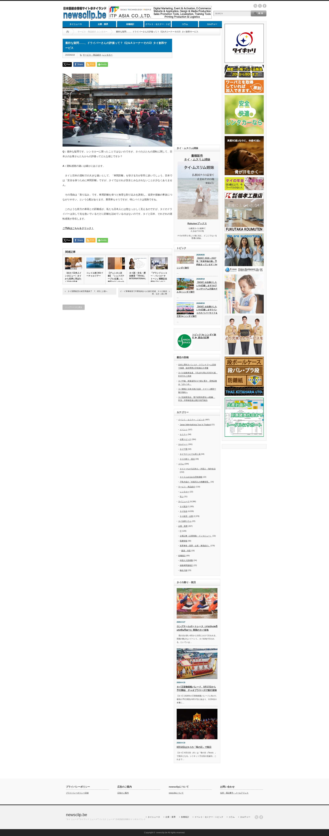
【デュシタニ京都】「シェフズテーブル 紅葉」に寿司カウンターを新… (116, 279)
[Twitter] (256, 817)
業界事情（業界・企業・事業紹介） (195, 546)
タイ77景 (183, 449)
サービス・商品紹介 (92, 55)
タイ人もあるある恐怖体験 (191, 477)
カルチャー (212, 24)
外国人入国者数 (186, 560)
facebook (264, 6)
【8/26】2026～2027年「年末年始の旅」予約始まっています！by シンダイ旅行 (197, 263)
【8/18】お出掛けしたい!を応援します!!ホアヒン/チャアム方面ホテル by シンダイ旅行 (197, 287)
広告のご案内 (123, 793)
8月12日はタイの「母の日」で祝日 (194, 747)
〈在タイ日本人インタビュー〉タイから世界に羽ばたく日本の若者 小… (73, 279)
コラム (185, 24)
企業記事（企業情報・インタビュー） (196, 536)
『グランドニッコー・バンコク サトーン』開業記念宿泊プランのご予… (159, 279)
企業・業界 (103, 24)
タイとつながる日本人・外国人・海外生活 (198, 469)
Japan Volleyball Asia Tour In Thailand (195, 425)
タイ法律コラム (184, 521)
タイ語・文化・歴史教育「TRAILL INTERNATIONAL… (137, 276)
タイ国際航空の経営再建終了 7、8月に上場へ (87, 291)
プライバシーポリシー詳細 (77, 793)
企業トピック (185, 439)
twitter (260, 6)
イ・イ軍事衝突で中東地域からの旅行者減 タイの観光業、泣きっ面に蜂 (143, 292)
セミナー (183, 434)
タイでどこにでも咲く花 (190, 454)
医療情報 (183, 541)
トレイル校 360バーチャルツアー (94, 274)
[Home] (67, 31)
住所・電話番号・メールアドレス (234, 793)
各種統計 (130, 24)
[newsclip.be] (85, 19)
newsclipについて (176, 793)
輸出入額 (183, 570)
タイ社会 (183, 511)
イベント (183, 430)
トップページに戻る (73, 307)
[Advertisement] (197, 90)
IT (180, 531)
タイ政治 (183, 506)
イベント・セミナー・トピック (157, 25)
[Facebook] (261, 817)
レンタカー (107, 55)
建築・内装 (186, 551)
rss (255, 6)
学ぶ (182, 496)
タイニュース (76, 24)
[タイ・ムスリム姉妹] (198, 218)
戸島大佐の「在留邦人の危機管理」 (195, 482)
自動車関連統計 (186, 565)
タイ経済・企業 (186, 516)
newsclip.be (76, 814)
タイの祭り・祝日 (187, 459)
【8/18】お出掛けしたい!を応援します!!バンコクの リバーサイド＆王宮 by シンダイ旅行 (197, 311)
